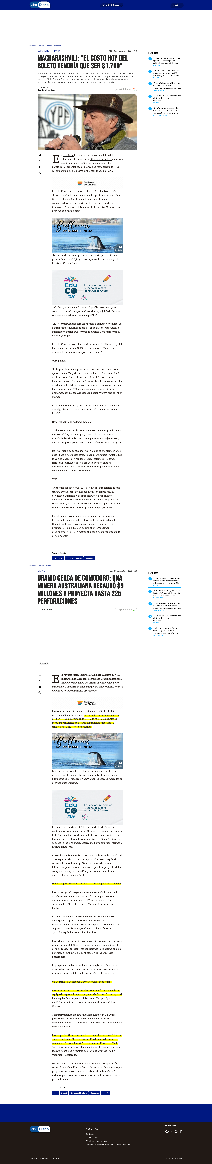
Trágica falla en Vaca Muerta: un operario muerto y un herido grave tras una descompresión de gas (167, 87)
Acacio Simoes (47, 609)
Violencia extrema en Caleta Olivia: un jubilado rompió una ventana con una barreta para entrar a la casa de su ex (165, 632)
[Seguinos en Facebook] (167, 1131)
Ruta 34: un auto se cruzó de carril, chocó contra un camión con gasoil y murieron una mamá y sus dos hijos (166, 112)
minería (105, 1093)
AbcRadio (68, 155)
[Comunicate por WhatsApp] (181, 1131)
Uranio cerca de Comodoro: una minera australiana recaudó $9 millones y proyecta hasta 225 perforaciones (166, 74)
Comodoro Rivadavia (79, 1093)
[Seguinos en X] (171, 1131)
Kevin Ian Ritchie (44, 87)
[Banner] (87, 188)
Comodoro (95, 1093)
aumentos (90, 558)
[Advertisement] (106, 27)
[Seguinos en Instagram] (176, 1131)
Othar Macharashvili (101, 159)
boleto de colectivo (74, 558)
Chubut (64, 1093)
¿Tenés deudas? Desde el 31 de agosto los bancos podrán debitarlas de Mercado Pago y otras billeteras (166, 62)
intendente (58, 558)
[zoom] (87, 122)
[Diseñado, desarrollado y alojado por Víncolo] (179, 1159)
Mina (56, 1093)
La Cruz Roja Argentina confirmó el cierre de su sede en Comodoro (167, 98)
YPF (110, 170)
